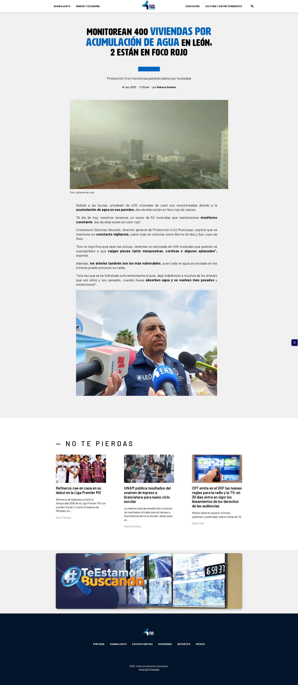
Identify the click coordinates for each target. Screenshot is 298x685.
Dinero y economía (88, 6)
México (200, 643)
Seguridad (165, 643)
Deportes (183, 643)
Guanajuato (62, 6)
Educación (193, 6)
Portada (98, 643)
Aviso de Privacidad (149, 669)
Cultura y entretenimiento (223, 6)
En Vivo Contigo (142, 643)
